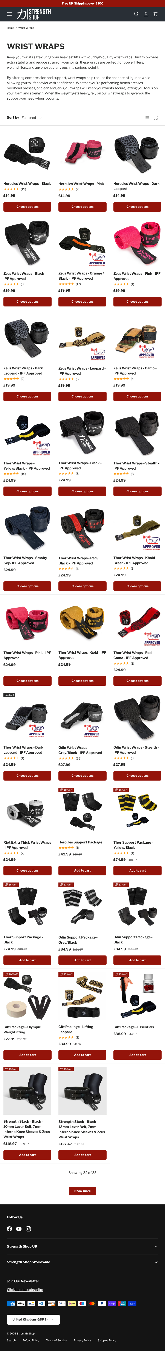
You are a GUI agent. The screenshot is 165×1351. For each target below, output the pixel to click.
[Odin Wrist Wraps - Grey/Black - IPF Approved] (82, 717)
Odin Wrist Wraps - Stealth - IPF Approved (136, 750)
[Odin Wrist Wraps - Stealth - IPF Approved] (137, 717)
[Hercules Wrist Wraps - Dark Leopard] (137, 153)
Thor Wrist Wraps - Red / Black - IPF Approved (78, 560)
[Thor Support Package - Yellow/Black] (137, 812)
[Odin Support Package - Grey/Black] (82, 906)
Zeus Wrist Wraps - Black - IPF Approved (24, 276)
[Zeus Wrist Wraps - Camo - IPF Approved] (137, 337)
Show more (82, 1191)
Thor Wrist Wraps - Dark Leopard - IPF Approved (23, 750)
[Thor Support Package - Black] (27, 906)
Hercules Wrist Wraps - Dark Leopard (136, 186)
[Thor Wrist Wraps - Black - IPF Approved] (82, 432)
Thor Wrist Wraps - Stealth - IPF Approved (136, 465)
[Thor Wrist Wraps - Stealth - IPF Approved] (137, 432)
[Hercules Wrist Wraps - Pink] (82, 153)
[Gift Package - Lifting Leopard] (82, 996)
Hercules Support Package (80, 842)
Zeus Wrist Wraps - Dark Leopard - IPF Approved (23, 370)
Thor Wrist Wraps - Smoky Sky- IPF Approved (25, 560)
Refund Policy (31, 1340)
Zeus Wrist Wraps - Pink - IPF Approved (136, 276)
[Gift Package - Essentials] (137, 996)
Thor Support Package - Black (23, 939)
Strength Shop (26, 1333)
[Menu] (9, 14)
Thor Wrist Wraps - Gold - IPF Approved (82, 655)
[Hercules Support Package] (82, 811)
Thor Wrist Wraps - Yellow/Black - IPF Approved (26, 465)
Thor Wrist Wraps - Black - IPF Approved (80, 465)
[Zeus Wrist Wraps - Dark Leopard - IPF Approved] (27, 337)
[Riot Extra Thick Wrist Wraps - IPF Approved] (27, 812)
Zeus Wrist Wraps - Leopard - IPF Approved (82, 371)
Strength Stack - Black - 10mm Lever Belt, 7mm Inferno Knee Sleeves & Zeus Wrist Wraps (26, 1129)
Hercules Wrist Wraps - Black (27, 184)
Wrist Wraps (26, 27)
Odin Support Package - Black (133, 939)
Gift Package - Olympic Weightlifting (22, 1029)
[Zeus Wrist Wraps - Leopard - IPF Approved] (82, 338)
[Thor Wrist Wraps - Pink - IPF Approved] (27, 622)
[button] (155, 14)
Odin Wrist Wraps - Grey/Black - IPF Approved (80, 750)
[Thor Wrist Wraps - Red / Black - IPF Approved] (82, 527)
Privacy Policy (82, 1340)
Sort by (13, 117)
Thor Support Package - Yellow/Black (133, 845)
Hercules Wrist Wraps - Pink (81, 184)
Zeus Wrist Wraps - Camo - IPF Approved (135, 370)
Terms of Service (56, 1340)
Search (11, 1340)
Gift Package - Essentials (133, 1027)
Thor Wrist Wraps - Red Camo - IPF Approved (132, 655)
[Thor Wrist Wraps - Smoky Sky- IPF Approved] (27, 527)
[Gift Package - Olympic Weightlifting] (27, 996)
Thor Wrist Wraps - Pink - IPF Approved (27, 655)
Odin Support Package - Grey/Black (78, 940)
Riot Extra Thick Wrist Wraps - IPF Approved (27, 845)
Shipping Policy (107, 1340)
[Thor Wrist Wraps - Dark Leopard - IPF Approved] (27, 717)
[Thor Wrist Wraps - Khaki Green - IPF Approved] (137, 527)
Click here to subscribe (25, 1290)
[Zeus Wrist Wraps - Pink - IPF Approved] (137, 243)
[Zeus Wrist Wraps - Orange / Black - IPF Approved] (82, 243)
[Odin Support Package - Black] (137, 906)
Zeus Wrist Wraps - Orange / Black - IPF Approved (81, 276)
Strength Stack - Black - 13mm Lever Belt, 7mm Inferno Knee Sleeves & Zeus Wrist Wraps (81, 1129)
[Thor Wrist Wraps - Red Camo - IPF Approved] (137, 622)
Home (10, 27)
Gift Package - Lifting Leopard (75, 1029)
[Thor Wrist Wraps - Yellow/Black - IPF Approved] (27, 432)
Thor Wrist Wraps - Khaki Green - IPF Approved (134, 560)
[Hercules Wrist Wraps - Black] (27, 153)
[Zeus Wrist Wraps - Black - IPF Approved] (27, 243)
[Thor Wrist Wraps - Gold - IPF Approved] (82, 622)
